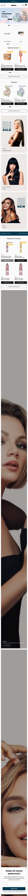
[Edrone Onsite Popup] (14, 448)
